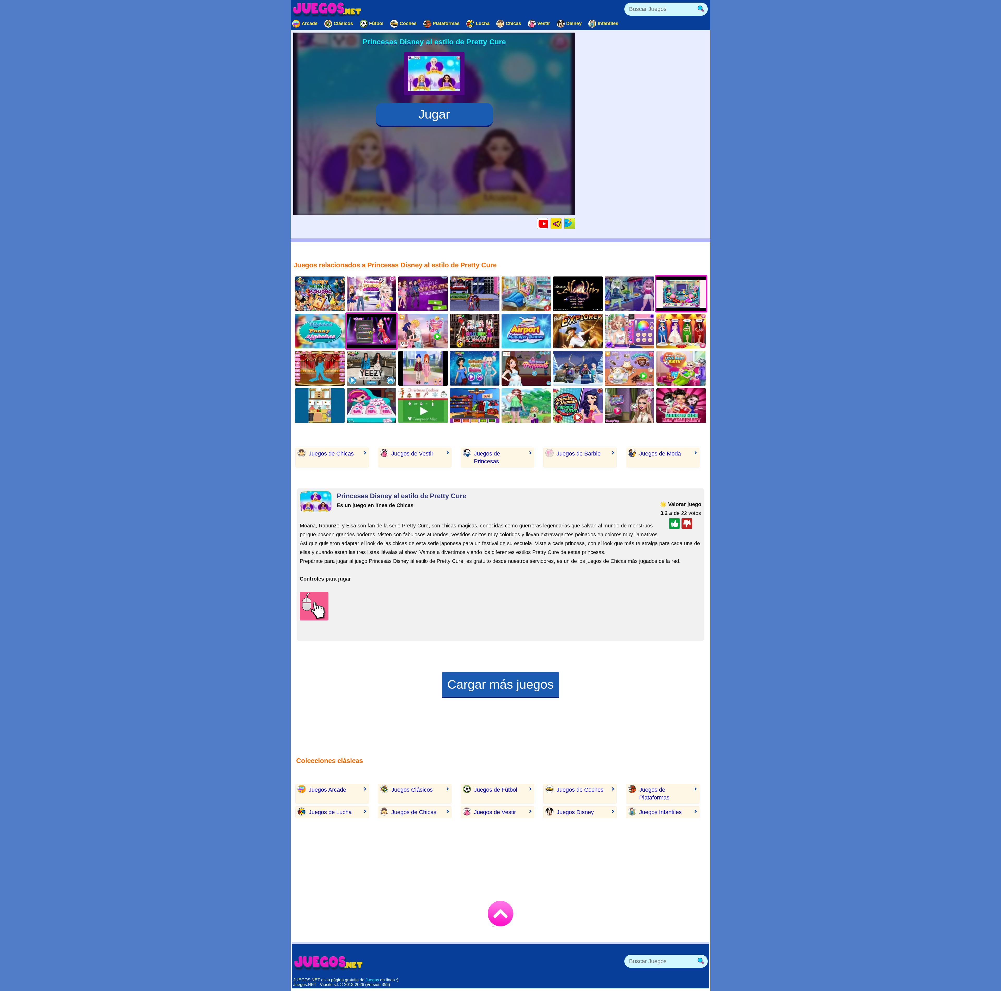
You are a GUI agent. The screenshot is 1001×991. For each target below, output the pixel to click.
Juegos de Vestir (412, 453)
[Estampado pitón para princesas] (474, 368)
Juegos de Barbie (579, 453)
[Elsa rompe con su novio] (371, 293)
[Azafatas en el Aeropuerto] (526, 331)
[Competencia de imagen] (629, 331)
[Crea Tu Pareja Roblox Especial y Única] (423, 368)
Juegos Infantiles (660, 812)
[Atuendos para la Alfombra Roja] (320, 368)
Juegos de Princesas (487, 457)
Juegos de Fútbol (495, 789)
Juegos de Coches (580, 789)
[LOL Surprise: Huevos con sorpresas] (371, 405)
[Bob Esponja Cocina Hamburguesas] (320, 405)
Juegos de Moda (660, 453)
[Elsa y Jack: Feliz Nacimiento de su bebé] (681, 368)
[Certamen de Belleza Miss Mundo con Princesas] (681, 331)
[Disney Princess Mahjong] (320, 293)
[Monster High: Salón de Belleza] (629, 293)
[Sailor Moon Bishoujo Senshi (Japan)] (474, 293)
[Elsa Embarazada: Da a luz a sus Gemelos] (526, 293)
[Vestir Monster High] (681, 405)
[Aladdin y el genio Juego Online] (578, 293)
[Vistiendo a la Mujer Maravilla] (578, 405)
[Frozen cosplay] (474, 405)
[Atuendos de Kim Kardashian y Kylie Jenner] (371, 368)
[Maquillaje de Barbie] (629, 405)
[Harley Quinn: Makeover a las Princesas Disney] (474, 331)
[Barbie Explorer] (578, 331)
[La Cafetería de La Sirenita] (629, 368)
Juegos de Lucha (330, 812)
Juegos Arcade (327, 789)
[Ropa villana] (423, 293)
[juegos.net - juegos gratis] (328, 962)
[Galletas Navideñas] (423, 405)
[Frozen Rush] (578, 368)
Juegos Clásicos (412, 789)
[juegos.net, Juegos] (327, 9)
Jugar (434, 114)
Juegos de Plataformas (654, 793)
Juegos (372, 980)
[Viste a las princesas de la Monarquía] (526, 368)
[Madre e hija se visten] (526, 405)
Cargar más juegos (500, 684)
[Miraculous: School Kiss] (423, 331)
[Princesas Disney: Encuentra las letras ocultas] (320, 331)
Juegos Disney (575, 812)
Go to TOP (500, 914)
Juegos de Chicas (331, 453)
